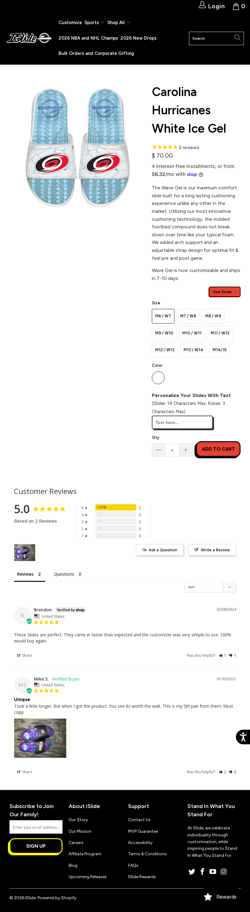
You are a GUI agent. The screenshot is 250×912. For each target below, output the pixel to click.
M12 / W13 (164, 350)
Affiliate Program (85, 854)
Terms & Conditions (147, 854)
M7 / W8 (188, 316)
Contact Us (139, 819)
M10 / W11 (192, 333)
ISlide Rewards (142, 876)
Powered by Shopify (57, 897)
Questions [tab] (64, 574)
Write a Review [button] (215, 550)
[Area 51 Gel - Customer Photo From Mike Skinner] (24, 552)
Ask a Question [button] (163, 550)
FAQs (133, 865)
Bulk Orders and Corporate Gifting (96, 53)
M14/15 (219, 350)
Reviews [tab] (25, 574)
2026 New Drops (138, 38)
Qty (155, 437)
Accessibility (140, 842)
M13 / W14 (193, 350)
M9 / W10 (164, 333)
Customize (70, 22)
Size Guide (223, 292)
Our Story (78, 819)
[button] (222, 655)
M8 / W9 (213, 316)
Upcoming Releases (88, 876)
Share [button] (26, 655)
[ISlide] (29, 38)
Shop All (116, 22)
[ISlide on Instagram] (223, 872)
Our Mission (80, 831)
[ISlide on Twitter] (192, 872)
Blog (73, 865)
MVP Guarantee (143, 831)
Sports (92, 22)
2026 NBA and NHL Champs (88, 38)
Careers (76, 842)
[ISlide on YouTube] (213, 872)
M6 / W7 (163, 316)
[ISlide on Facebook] (202, 872)
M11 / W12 (220, 333)
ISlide (30, 897)
